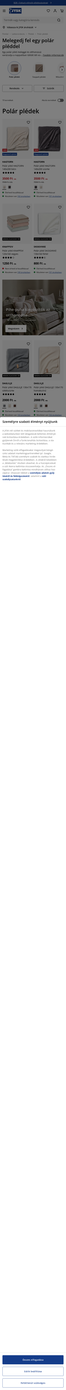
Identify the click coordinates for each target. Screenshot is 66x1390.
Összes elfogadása (33, 1359)
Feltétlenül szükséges (33, 1382)
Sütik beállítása (33, 1371)
